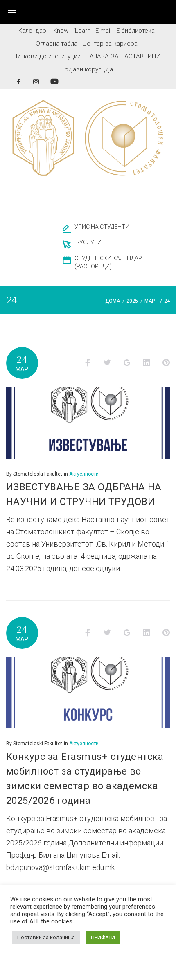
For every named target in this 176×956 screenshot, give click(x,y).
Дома (112, 301)
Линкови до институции (47, 56)
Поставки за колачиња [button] (46, 937)
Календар (32, 30)
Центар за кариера (110, 43)
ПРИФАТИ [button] (103, 937)
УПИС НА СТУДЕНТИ (101, 227)
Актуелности (84, 474)
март (151, 301)
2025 (132, 301)
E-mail (103, 30)
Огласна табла (56, 43)
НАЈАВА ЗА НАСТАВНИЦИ (123, 56)
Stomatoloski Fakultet (37, 474)
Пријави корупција (87, 69)
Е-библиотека (135, 30)
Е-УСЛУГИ (88, 242)
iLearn (82, 30)
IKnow (60, 30)
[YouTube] (54, 81)
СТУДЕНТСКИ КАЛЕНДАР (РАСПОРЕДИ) (108, 262)
